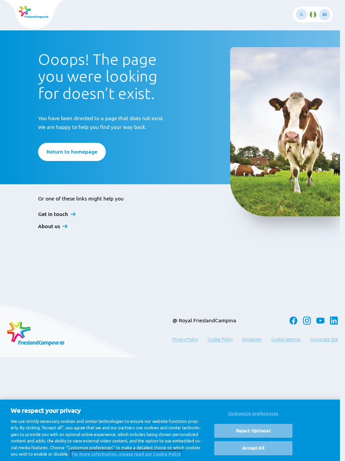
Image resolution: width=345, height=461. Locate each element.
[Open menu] (324, 14)
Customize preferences (253, 413)
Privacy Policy (185, 339)
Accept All (253, 447)
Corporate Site (324, 339)
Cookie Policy (220, 339)
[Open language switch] (313, 14)
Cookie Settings (286, 339)
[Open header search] (301, 14)
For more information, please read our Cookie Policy (126, 454)
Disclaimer (252, 339)
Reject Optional (253, 430)
